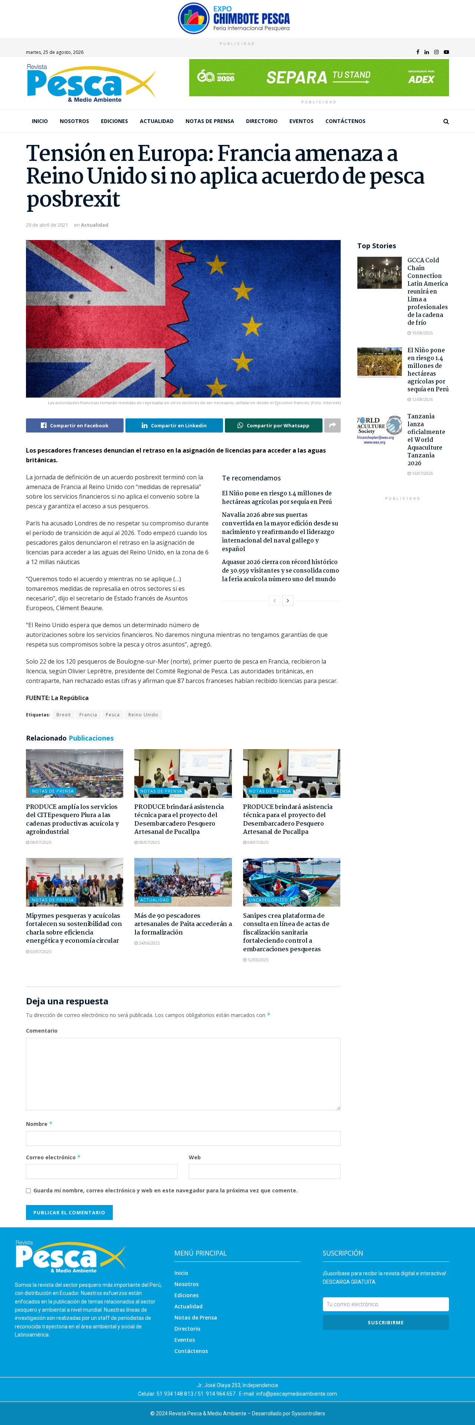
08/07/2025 (40, 842)
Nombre (39, 1123)
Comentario (42, 1030)
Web (195, 1157)
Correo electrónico (53, 1157)
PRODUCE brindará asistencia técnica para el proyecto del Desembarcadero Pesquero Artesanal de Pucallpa (178, 819)
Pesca (113, 715)
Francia (88, 715)
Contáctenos (345, 120)
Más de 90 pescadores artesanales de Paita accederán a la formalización (183, 924)
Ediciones (114, 120)
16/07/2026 (422, 473)
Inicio (40, 120)
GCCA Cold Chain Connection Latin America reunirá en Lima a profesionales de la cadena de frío (427, 292)
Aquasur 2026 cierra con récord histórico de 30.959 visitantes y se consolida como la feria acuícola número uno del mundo (280, 571)
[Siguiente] (288, 600)
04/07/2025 (257, 842)
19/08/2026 (422, 333)
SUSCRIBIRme (386, 1322)
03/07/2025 (40, 951)
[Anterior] (274, 600)
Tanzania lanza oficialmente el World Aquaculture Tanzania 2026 (426, 440)
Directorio (262, 120)
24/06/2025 (149, 943)
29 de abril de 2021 (47, 224)
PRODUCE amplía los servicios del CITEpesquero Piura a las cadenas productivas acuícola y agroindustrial (72, 819)
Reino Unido (143, 715)
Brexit (63, 715)
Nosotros (74, 120)
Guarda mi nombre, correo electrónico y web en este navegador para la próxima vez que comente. (165, 1190)
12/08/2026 (422, 399)
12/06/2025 (257, 959)
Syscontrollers (308, 1413)
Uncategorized (268, 900)
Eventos (301, 120)
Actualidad (157, 120)
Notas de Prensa (210, 120)
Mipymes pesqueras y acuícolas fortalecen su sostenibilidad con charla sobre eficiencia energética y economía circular (74, 928)
